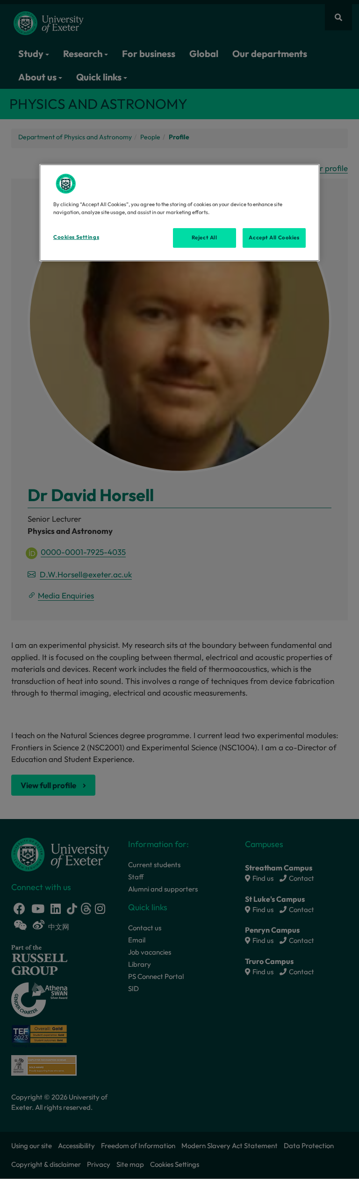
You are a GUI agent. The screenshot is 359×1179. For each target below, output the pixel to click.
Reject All (204, 237)
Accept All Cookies (274, 237)
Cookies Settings (76, 237)
